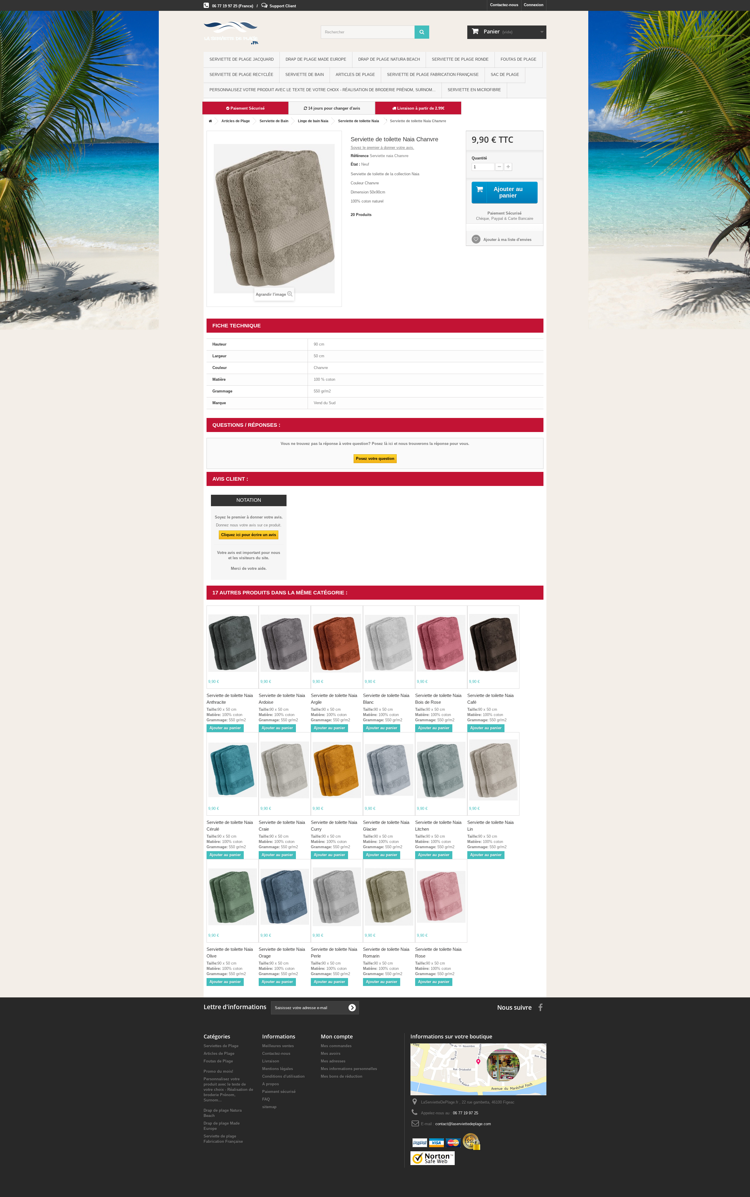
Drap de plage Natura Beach (389, 59)
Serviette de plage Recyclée (241, 74)
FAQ (266, 1099)
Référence (360, 156)
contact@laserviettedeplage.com (463, 1124)
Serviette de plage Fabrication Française (433, 74)
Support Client (283, 6)
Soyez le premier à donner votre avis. (382, 147)
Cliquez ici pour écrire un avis (248, 535)
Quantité (479, 158)
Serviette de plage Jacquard (241, 59)
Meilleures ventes (278, 1046)
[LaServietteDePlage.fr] (258, 33)
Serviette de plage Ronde (460, 59)
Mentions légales (277, 1069)
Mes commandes (336, 1046)
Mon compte (337, 1036)
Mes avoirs (330, 1053)
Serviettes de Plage (221, 1046)
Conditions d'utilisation (283, 1076)
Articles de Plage (355, 74)
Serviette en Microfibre (474, 90)
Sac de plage (505, 74)
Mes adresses (333, 1061)
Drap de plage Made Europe (316, 59)
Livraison (270, 1061)
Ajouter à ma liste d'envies (506, 239)
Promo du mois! (218, 1071)
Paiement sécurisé (279, 1091)
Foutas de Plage (518, 59)
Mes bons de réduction (341, 1076)
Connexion (533, 5)
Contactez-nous (504, 5)
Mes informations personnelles (349, 1069)
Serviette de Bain (304, 74)
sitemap (269, 1107)
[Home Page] (209, 121)
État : (355, 164)
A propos (270, 1084)
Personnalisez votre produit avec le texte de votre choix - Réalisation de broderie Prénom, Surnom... (322, 90)
